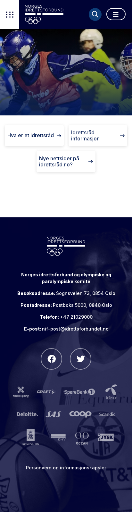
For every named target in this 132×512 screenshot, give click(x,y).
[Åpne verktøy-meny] (9, 14)
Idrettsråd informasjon (85, 135)
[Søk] (95, 14)
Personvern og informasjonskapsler (66, 467)
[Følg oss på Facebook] (51, 359)
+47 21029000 (76, 317)
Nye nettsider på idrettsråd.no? (59, 161)
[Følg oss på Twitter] (80, 359)
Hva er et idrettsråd (30, 135)
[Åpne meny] (116, 14)
